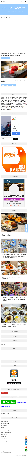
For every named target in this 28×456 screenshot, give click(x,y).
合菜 (2, 438)
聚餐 (2, 434)
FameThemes (9, 452)
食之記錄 (3, 425)
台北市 (2, 421)
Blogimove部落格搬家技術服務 (21, 455)
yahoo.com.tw (3, 432)
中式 (2, 441)
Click (26, 228)
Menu (3, 1)
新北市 (2, 427)
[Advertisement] (14, 37)
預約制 (2, 436)
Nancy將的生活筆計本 (14, 8)
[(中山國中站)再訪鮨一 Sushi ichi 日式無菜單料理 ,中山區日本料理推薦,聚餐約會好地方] (14, 69)
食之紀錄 (3, 423)
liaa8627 (2, 430)
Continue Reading (10, 85)
